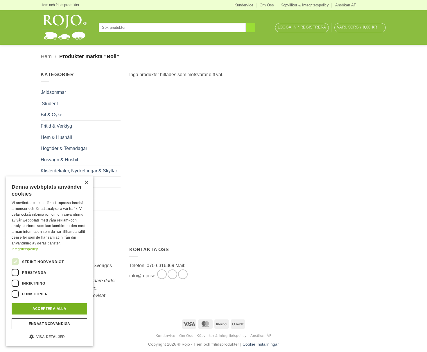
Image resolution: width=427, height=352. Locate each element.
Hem (46, 56)
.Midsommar (53, 92)
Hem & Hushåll (56, 137)
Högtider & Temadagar (64, 148)
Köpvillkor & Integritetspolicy (305, 5)
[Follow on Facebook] (367, 5)
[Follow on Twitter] (378, 5)
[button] (302, 27)
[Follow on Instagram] (372, 5)
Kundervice (243, 5)
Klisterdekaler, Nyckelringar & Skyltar (79, 170)
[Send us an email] (383, 5)
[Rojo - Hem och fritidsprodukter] (65, 27)
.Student (49, 103)
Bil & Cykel (52, 114)
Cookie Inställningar (261, 344)
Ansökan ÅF (345, 5)
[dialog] (49, 261)
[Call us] (183, 274)
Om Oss (267, 5)
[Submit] (250, 28)
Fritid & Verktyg (56, 126)
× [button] (86, 183)
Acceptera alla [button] (50, 309)
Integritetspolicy (25, 249)
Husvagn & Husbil (59, 159)
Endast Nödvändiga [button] (49, 324)
